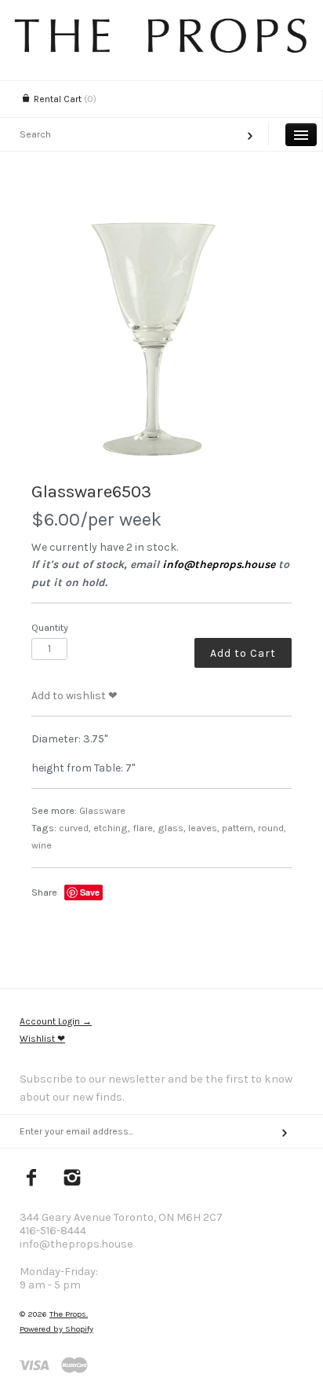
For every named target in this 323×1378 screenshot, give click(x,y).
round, (272, 828)
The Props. (68, 1314)
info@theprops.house (218, 564)
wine (41, 845)
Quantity (49, 627)
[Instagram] (72, 1179)
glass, (172, 828)
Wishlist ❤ (42, 1038)
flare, (143, 828)
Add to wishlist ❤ (74, 695)
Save (90, 892)
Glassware (102, 810)
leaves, (204, 828)
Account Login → (56, 1021)
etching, (111, 828)
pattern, (239, 828)
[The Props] (161, 49)
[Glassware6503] (161, 333)
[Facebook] (32, 1179)
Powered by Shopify (56, 1329)
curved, (75, 828)
